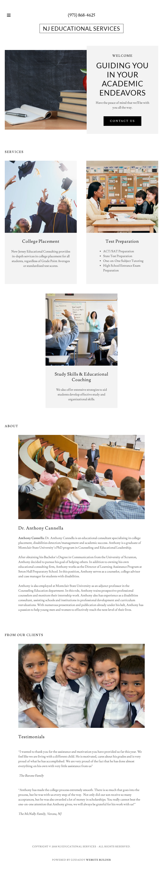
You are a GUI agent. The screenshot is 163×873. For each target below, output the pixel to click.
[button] (12, 15)
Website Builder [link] (98, 859)
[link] (81, 28)
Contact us (122, 121)
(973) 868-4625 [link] (81, 15)
